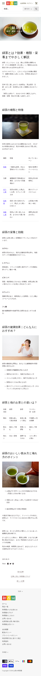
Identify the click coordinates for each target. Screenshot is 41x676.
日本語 (4, 652)
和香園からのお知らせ (9, 610)
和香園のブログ (7, 612)
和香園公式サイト (8, 624)
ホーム (4, 604)
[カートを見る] (36, 3)
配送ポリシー (6, 632)
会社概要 (5, 629)
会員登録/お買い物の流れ (10, 621)
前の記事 (20, 572)
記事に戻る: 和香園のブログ (20, 576)
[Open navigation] (3, 3)
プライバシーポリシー (9, 635)
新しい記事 (20, 581)
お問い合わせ (6, 618)
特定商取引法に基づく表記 (11, 638)
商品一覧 (5, 607)
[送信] (36, 9)
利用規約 (5, 641)
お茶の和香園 (17, 670)
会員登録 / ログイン (26, 3)
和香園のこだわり (8, 615)
